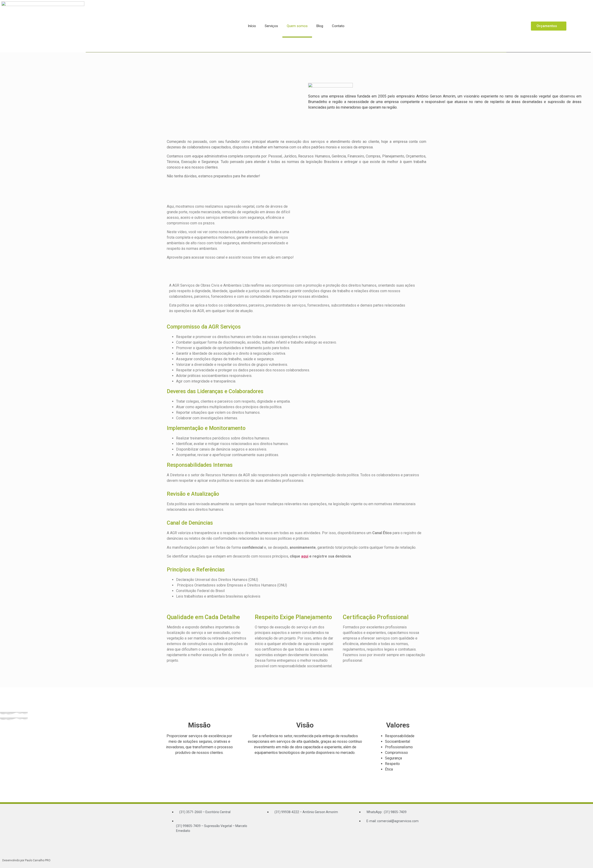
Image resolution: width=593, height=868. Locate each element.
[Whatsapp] (368, 834)
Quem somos (297, 26)
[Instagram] (396, 834)
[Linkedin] (410, 834)
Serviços (271, 26)
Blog (319, 26)
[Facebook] (382, 834)
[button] (362, 227)
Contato (338, 26)
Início (252, 26)
